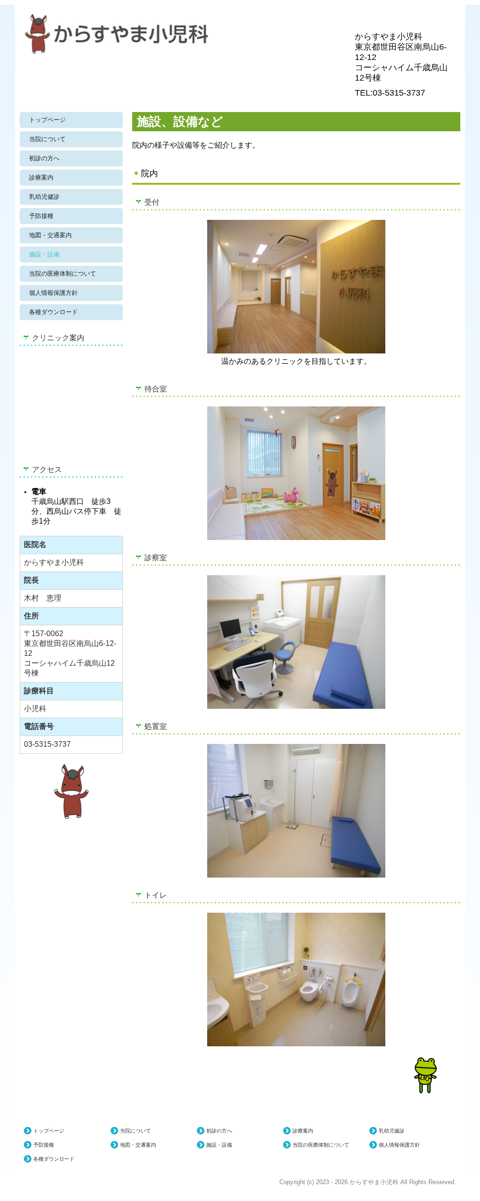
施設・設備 (44, 254)
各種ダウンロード (53, 311)
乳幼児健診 (44, 196)
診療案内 (41, 177)
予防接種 (41, 215)
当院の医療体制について (62, 273)
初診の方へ (44, 158)
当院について (47, 139)
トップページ (47, 119)
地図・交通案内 (50, 235)
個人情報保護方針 (53, 292)
